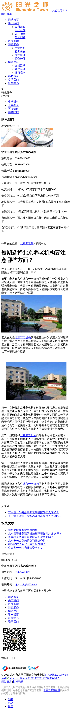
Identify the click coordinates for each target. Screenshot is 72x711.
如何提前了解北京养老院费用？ (27, 544)
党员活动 (20, 69)
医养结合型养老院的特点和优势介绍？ (31, 537)
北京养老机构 (23, 337)
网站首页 (13, 596)
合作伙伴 (20, 30)
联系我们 (13, 621)
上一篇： (35, 516)
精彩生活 (13, 611)
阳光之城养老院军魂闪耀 (23, 530)
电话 (10, 702)
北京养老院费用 (52, 690)
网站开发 (6, 681)
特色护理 (20, 58)
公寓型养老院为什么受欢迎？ (25, 547)
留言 (10, 706)
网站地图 (54, 678)
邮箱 (10, 699)
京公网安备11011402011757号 (32, 678)
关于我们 (13, 600)
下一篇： (33, 512)
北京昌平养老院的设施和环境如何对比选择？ (35, 533)
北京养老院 (26, 243)
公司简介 (20, 26)
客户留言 (13, 614)
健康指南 (20, 72)
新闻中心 (13, 618)
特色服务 (13, 607)
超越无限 (18, 681)
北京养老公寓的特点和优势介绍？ (28, 540)
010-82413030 (22, 572)
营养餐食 (20, 51)
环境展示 (13, 604)
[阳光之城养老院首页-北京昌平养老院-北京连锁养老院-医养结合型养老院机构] (26, 10)
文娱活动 (20, 65)
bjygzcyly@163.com (26, 584)
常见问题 (20, 37)
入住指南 (20, 33)
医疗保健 (20, 55)
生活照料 (20, 48)
